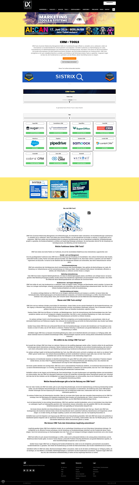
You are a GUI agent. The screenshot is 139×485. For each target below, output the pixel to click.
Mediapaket (70, 99)
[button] (44, 9)
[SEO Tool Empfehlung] (69, 77)
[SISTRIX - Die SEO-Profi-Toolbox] (39, 189)
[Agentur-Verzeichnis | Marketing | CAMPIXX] (59, 189)
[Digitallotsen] (80, 189)
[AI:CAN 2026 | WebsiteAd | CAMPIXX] (69, 30)
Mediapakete (110, 2)
